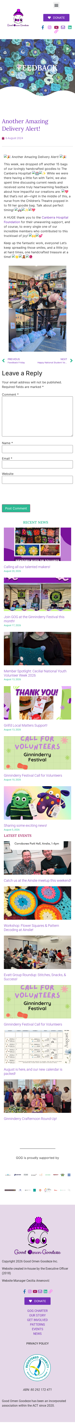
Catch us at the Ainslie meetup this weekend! (37, 880)
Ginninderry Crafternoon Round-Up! (30, 1119)
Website (7, 473)
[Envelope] (63, 27)
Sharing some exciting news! (25, 825)
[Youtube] (56, 27)
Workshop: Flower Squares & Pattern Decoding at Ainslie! (31, 928)
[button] (56, 5)
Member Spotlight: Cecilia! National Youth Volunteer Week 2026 (35, 673)
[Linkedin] (70, 27)
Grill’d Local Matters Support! (25, 725)
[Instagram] (50, 27)
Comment (10, 394)
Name (7, 442)
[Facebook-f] (43, 27)
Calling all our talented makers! (27, 567)
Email (7, 458)
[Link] (56, 31)
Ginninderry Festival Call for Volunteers (33, 775)
